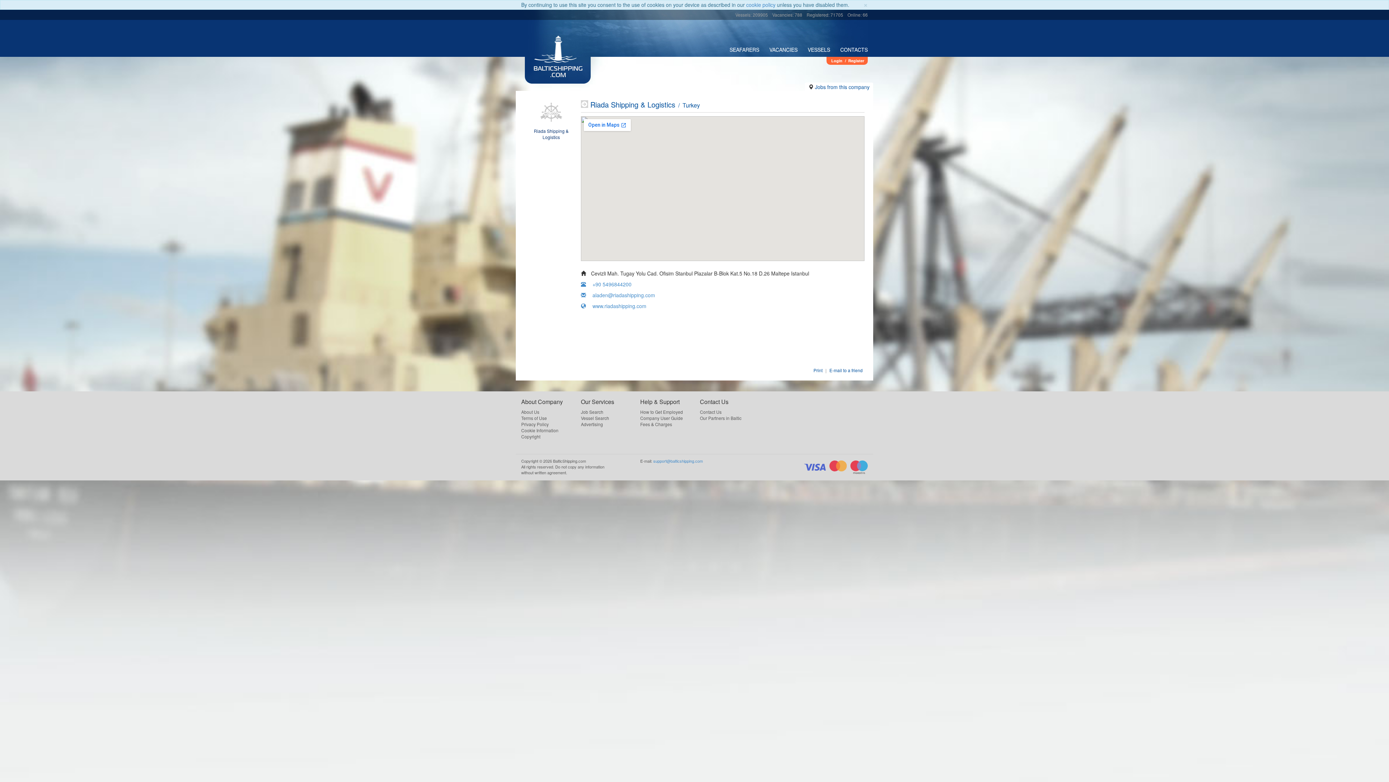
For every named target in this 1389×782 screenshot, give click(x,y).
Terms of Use (534, 418)
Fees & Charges (656, 424)
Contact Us (711, 412)
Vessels (819, 49)
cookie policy (761, 4)
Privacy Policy (535, 424)
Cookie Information (539, 430)
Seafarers (744, 49)
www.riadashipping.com (619, 306)
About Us (530, 412)
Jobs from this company (842, 87)
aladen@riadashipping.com (623, 295)
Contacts (854, 49)
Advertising (592, 424)
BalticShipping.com (558, 72)
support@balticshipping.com (678, 461)
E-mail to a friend (846, 370)
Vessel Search (595, 418)
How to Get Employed (661, 412)
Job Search (592, 412)
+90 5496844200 (612, 284)
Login (836, 60)
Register (856, 60)
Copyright (530, 436)
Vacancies (783, 49)
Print (818, 370)
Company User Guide (661, 418)
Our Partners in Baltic (721, 418)
